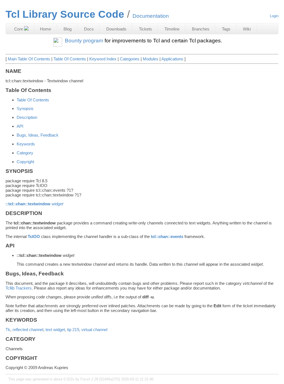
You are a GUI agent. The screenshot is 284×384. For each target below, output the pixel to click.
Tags (226, 29)
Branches (200, 29)
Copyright (25, 161)
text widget (55, 329)
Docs (89, 29)
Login (274, 16)
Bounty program (84, 40)
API (20, 126)
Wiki (247, 29)
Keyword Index (102, 59)
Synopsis (25, 108)
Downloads (116, 29)
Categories (130, 59)
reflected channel (27, 329)
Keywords (26, 144)
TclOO (34, 236)
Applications (172, 59)
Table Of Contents (70, 59)
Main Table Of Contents (29, 59)
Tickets (145, 29)
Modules (150, 59)
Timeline (171, 29)
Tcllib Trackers (19, 288)
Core (19, 29)
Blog (68, 29)
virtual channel (94, 329)
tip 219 (73, 329)
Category (25, 152)
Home (45, 29)
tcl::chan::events (167, 236)
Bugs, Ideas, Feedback (38, 135)
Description (27, 117)
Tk (8, 329)
